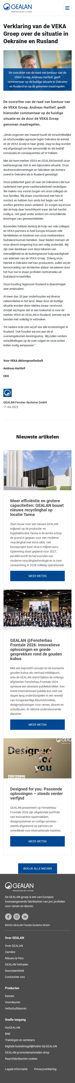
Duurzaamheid (14, 970)
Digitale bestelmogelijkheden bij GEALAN (31, 1046)
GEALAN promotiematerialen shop (27, 1052)
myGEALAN (12, 1027)
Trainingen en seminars (20, 1040)
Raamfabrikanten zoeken (21, 1058)
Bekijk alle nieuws (37, 868)
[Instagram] (16, 916)
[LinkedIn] (25, 916)
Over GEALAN (14, 945)
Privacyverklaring (45, 1069)
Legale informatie (16, 1069)
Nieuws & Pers (14, 958)
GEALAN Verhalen (16, 964)
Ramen (9, 996)
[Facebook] (8, 916)
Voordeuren (12, 1002)
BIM (7, 1033)
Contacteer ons (15, 977)
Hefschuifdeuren (15, 1008)
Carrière (10, 952)
